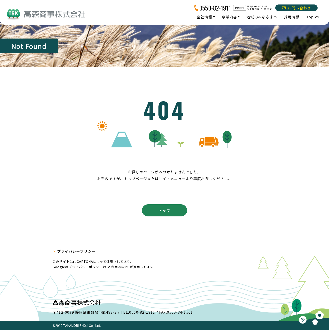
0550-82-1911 (215, 7)
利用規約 (118, 267)
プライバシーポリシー (76, 251)
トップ (164, 210)
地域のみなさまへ (261, 17)
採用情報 (291, 17)
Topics (312, 17)
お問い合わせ (299, 8)
